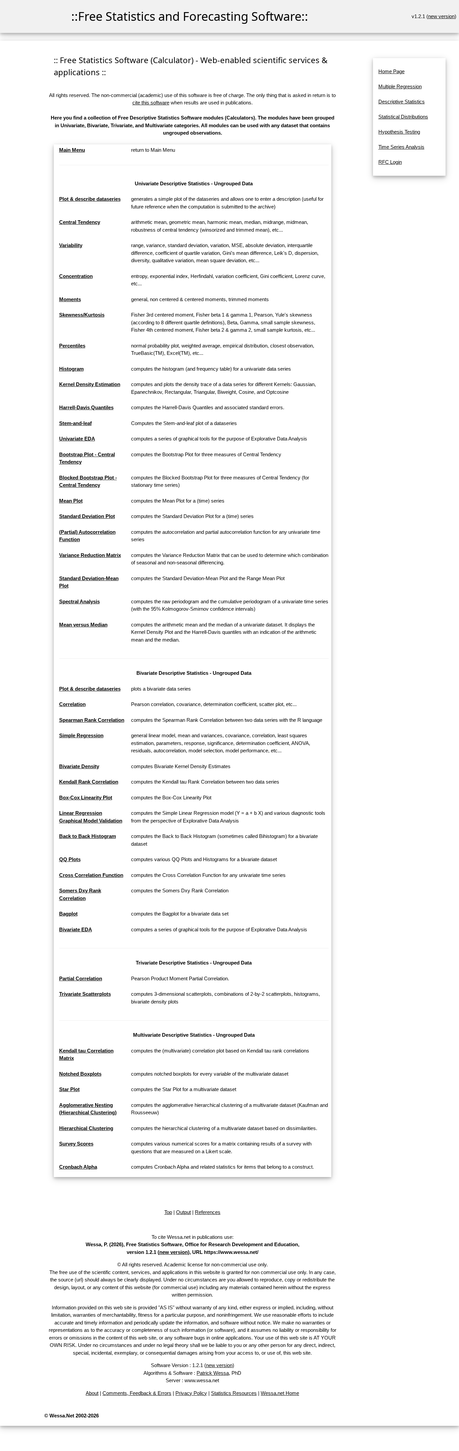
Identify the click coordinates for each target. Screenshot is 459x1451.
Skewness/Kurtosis (82, 315)
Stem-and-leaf (75, 423)
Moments (70, 299)
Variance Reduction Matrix (90, 555)
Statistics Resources (234, 1393)
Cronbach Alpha (78, 1167)
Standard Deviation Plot (87, 516)
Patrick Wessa (213, 1373)
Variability (70, 245)
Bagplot (68, 914)
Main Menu (72, 150)
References (207, 1212)
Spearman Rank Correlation (91, 720)
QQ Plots (70, 859)
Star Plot (69, 1089)
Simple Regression (81, 735)
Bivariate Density (79, 766)
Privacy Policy (191, 1393)
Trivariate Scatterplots (85, 994)
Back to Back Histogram (87, 836)
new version (441, 16)
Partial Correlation (80, 978)
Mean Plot (71, 501)
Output (183, 1212)
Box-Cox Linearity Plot (85, 797)
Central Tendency (79, 222)
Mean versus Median (83, 624)
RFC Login (390, 162)
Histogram (71, 369)
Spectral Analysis (79, 601)
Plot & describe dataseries (90, 199)
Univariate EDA (77, 438)
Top (168, 1212)
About (92, 1393)
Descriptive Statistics (401, 101)
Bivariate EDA (75, 929)
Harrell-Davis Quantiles (86, 407)
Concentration (76, 276)
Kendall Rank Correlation (88, 782)
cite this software (150, 102)
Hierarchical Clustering (86, 1128)
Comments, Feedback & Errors (136, 1393)
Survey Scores (76, 1143)
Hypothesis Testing (399, 132)
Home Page (391, 71)
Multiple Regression (400, 86)
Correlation (72, 704)
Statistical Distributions (403, 117)
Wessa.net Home (280, 1393)
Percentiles (72, 345)
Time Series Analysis (401, 147)
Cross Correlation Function (91, 875)
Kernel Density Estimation (89, 384)
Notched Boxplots (80, 1074)
